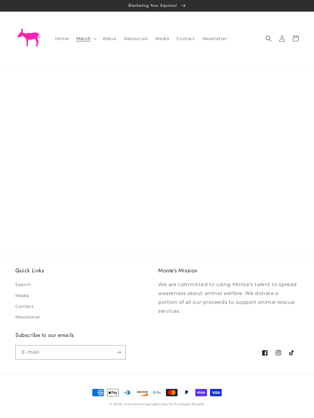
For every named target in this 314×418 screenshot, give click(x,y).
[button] (86, 38)
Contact (24, 306)
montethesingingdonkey (146, 404)
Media (22, 295)
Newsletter (27, 317)
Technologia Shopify (186, 404)
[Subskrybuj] (118, 352)
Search (23, 284)
